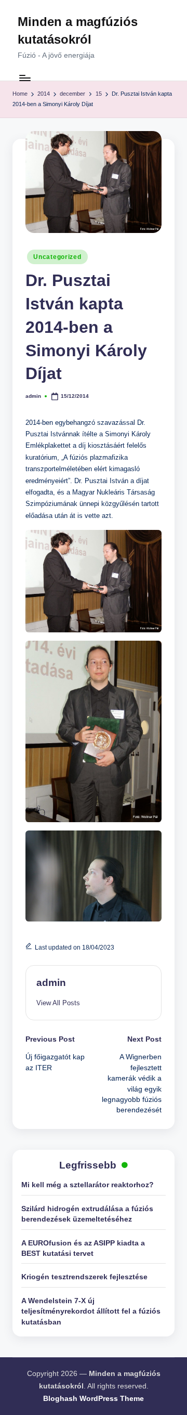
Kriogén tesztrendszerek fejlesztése (84, 1277)
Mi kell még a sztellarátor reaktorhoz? (87, 1185)
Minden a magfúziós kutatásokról (78, 30)
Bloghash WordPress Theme (93, 1399)
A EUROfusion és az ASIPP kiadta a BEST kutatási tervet (83, 1248)
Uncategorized (57, 257)
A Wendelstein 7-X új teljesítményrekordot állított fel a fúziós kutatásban (91, 1311)
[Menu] (24, 78)
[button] (58, 1003)
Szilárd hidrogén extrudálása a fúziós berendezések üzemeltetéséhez (87, 1214)
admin (51, 982)
